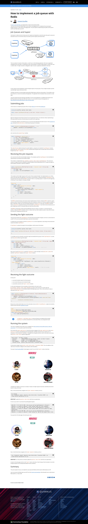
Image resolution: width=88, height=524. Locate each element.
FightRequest (42, 106)
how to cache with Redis (16, 24)
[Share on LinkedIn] (48, 477)
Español (50, 501)
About (28, 500)
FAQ (38, 501)
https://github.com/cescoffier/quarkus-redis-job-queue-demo (22, 100)
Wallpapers (28, 513)
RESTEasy (62, 503)
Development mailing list (42, 506)
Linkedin (34, 505)
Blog (11, 5)
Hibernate (62, 501)
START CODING (67, 2)
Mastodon (34, 501)
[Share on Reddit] (52, 477)
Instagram (34, 508)
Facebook (34, 503)
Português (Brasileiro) (52, 500)
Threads (34, 502)
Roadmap (28, 507)
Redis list (33, 106)
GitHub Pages (13, 504)
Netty (61, 502)
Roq (20, 503)
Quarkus (35, 521)
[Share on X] (49, 477)
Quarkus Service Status (42, 507)
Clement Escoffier (23, 21)
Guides (39, 500)
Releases (28, 508)
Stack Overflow (40, 503)
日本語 (50, 503)
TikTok (34, 507)
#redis (20, 9)
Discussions (40, 505)
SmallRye (61, 500)
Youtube (34, 506)
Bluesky (34, 500)
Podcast (28, 502)
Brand (28, 512)
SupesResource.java (24, 305)
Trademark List (64, 521)
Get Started (40, 502)
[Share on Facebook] (51, 477)
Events (28, 503)
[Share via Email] (54, 477)
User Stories (29, 506)
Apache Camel (62, 505)
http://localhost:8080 (19, 349)
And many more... (63, 507)
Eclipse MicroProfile (63, 506)
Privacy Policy (29, 514)
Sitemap (28, 516)
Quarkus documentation (36, 472)
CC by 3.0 (13, 501)
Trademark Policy (58, 521)
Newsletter (28, 505)
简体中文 (50, 502)
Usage (28, 511)
